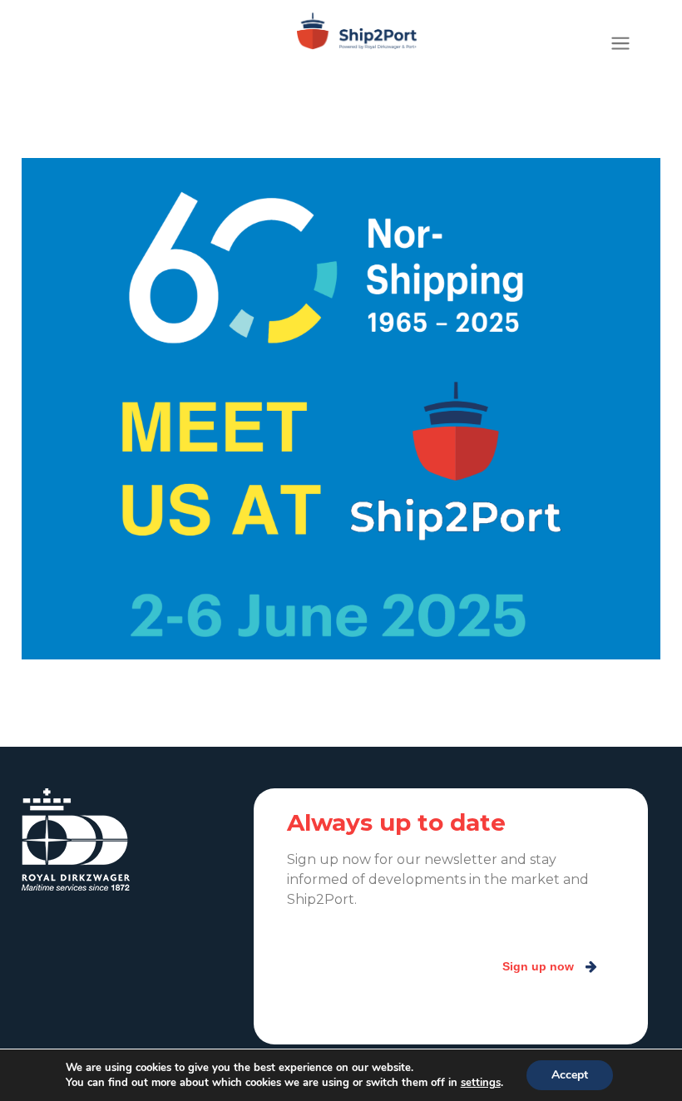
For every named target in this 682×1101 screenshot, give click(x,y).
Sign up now (538, 966)
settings (481, 1082)
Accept (569, 1075)
